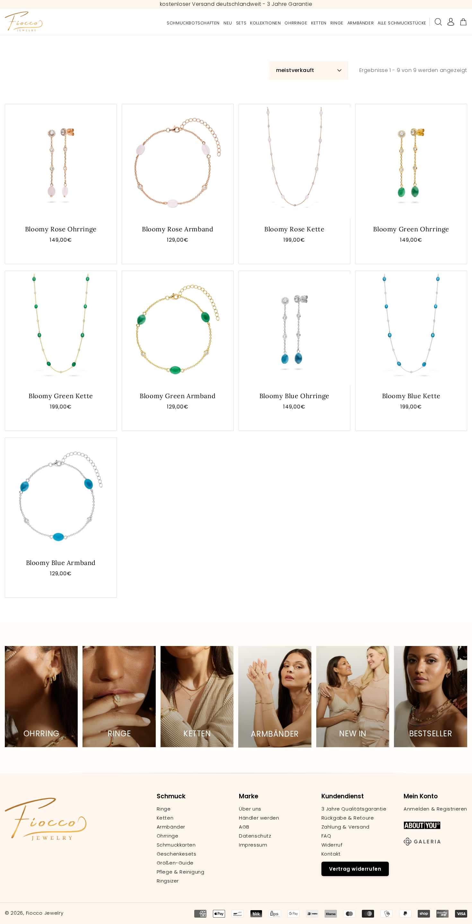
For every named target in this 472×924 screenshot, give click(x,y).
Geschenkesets (177, 854)
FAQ (326, 836)
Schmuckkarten (176, 845)
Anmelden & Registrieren (435, 809)
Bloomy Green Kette (61, 396)
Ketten (165, 818)
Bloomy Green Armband (177, 396)
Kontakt (331, 854)
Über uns (250, 809)
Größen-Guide (175, 863)
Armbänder (171, 827)
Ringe (164, 809)
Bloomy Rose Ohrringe (61, 229)
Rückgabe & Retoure (347, 818)
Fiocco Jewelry (45, 913)
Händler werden (259, 818)
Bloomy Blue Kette (411, 396)
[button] (438, 22)
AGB (244, 827)
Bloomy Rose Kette (294, 229)
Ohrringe (168, 836)
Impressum (253, 845)
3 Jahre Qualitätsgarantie (354, 809)
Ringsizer (168, 881)
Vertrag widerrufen (355, 869)
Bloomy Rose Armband (177, 229)
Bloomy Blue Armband (61, 563)
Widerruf (332, 845)
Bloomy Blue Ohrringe (294, 396)
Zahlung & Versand (345, 827)
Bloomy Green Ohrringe (411, 229)
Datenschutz (255, 836)
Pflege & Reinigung (181, 872)
